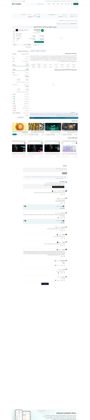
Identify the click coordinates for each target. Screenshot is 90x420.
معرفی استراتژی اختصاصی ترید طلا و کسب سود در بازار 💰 (35, 141)
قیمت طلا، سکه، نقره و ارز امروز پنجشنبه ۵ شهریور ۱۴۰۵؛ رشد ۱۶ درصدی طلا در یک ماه (37, 132)
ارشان (61, 206)
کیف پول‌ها (59, 23)
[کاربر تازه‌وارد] (66, 227)
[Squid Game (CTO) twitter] (18, 38)
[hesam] (66, 269)
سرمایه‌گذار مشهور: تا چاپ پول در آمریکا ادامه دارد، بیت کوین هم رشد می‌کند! (70, 132)
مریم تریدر (63, 277)
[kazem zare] (66, 213)
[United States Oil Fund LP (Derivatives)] (55, 213)
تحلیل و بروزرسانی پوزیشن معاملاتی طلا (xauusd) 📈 (18, 141)
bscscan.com (19, 37)
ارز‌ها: (77, 1)
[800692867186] (66, 260)
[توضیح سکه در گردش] (39, 38)
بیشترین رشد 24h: (75, 16)
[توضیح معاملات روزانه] (39, 35)
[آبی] (66, 198)
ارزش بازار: (59, 1)
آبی (64, 198)
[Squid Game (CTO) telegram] (19, 38)
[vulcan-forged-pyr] (55, 206)
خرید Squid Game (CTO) (38, 41)
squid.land (19, 35)
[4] (52, 191)
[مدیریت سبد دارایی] (14, 34)
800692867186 (62, 260)
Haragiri (63, 234)
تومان (36, 44)
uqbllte (64, 242)
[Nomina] (56, 227)
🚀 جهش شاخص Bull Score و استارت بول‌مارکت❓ (69, 141)
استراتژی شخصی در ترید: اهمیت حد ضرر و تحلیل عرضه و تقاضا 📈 (52, 141)
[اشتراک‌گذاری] (14, 37)
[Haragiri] (66, 234)
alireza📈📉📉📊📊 (61, 191)
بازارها (68, 23)
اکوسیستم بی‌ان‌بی (20, 117)
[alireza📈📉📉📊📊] (66, 191)
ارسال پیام (64, 173)
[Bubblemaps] (57, 242)
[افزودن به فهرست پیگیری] (14, 31)
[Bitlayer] (57, 269)
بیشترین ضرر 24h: (65, 16)
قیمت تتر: (51, 1)
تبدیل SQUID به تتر (28, 47)
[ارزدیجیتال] (16, 4)
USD (25, 44)
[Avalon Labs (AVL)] (57, 234)
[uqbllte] (66, 242)
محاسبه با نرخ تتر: (38, 32)
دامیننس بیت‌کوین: (72, 1)
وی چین (71, 16)
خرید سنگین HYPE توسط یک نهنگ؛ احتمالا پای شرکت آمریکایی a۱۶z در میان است (53, 132)
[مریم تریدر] (66, 277)
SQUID (14, 44)
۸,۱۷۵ (71, 14)
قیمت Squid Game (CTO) (25, 54)
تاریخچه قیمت (64, 23)
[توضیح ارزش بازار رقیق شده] (29, 38)
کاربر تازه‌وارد (63, 227)
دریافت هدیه (14, 134)
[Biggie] (55, 260)
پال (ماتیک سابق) (59, 16)
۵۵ (63, 14)
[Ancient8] (58, 198)
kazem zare (63, 213)
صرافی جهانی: (64, 1)
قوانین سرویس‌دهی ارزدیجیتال (60, 115)
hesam (64, 269)
